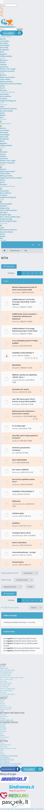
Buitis (1, 733)
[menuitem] (39, 245)
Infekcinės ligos (4, 696)
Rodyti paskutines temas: (16, 573)
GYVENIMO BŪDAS (5, 37)
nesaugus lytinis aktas (21, 533)
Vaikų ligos (3, 692)
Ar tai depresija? (19, 426)
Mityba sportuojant (5, 745)
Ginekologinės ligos (5, 674)
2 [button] (23, 273)
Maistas (2, 743)
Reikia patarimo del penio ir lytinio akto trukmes (23, 412)
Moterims (2, 700)
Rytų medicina (4, 716)
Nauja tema (10, 266)
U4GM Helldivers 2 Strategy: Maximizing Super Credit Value (24, 329)
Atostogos (2, 726)
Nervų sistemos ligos (5, 683)
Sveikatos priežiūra (5, 709)
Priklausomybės (4, 737)
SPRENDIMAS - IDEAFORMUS (35, 809)
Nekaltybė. (16, 365)
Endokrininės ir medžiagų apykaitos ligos (11, 677)
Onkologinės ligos (5, 685)
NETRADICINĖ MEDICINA (7, 92)
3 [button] (27, 273)
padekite (16, 523)
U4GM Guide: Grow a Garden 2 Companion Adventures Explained (24, 316)
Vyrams (2, 702)
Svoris (1, 752)
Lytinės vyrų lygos (5, 675)
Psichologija (3, 728)
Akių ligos (2, 666)
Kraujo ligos (3, 681)
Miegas (2, 711)
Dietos (2, 750)
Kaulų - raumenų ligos (6, 679)
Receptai (2, 754)
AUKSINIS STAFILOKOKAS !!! (23, 353)
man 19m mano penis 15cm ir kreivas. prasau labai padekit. (24, 400)
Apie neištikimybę (19, 460)
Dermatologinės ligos (6, 672)
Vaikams (2, 703)
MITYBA (2, 73)
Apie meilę (3, 730)
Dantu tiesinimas (19, 542)
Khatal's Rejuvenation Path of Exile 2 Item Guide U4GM (24, 288)
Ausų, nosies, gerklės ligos (7, 670)
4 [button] (32, 273)
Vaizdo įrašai (3, 104)
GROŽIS (2, 58)
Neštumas (16, 501)
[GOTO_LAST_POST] (40, 290)
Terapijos (2, 718)
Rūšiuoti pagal (14, 580)
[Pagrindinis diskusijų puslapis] (4, 250)
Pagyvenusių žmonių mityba (8, 748)
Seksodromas (15, 250)
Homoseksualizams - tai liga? (24, 552)
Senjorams (3, 705)
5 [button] (36, 273)
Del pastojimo (18, 562)
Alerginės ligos (4, 668)
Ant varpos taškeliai (20, 469)
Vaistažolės (3, 715)
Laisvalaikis (3, 724)
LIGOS (2, 103)
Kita (26, 250)
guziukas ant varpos (20, 389)
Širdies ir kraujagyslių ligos (7, 688)
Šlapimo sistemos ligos (6, 690)
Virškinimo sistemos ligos (7, 694)
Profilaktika (3, 731)
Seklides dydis (18, 513)
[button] (40, 273)
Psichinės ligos (4, 687)
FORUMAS (3, 119)
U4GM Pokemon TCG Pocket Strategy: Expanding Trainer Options (24, 301)
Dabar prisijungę (10, 615)
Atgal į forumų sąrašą (11, 607)
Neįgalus (2, 735)
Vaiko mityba (3, 746)
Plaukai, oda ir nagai (6, 707)
